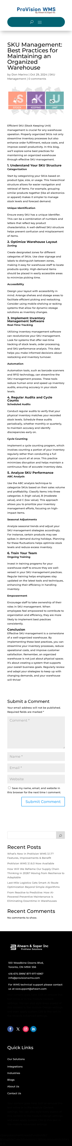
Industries (13, 1073)
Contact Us (14, 1093)
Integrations (15, 1066)
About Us (13, 1086)
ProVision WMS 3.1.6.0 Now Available (30, 863)
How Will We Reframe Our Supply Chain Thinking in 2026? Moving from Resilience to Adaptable (35, 873)
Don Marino (20, 74)
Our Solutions (16, 1059)
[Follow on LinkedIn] (33, 1029)
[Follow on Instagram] (26, 1029)
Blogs (11, 1079)
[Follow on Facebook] (10, 1029)
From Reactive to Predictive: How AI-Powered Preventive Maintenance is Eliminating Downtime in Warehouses (32, 896)
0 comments (37, 78)
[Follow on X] (18, 1029)
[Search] (60, 835)
